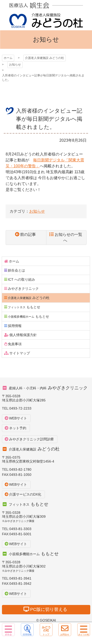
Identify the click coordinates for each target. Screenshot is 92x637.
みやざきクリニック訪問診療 (31, 439)
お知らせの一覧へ (68, 237)
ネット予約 (17, 428)
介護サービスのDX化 (25, 494)
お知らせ (15, 64)
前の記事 (28, 234)
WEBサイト (18, 418)
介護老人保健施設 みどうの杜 (46, 15)
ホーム (8, 58)
